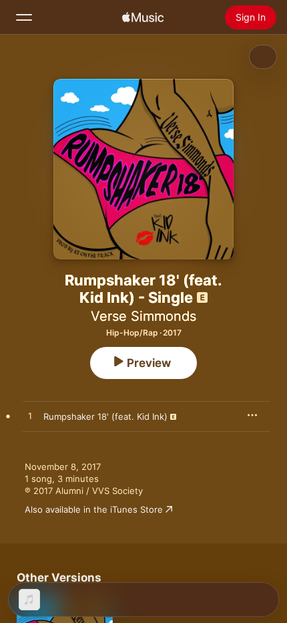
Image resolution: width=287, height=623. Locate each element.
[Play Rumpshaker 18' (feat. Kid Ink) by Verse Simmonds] (30, 416)
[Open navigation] (24, 17)
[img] (143, 17)
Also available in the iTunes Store (94, 509)
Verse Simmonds (143, 316)
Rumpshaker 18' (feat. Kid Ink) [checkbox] (105, 416)
